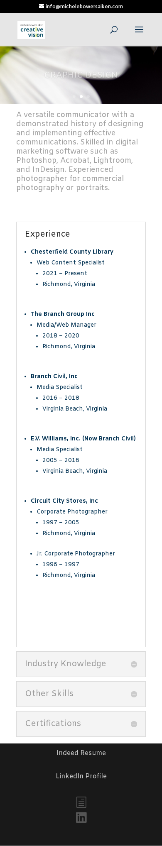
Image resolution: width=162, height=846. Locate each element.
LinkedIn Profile (81, 776)
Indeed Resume (81, 753)
